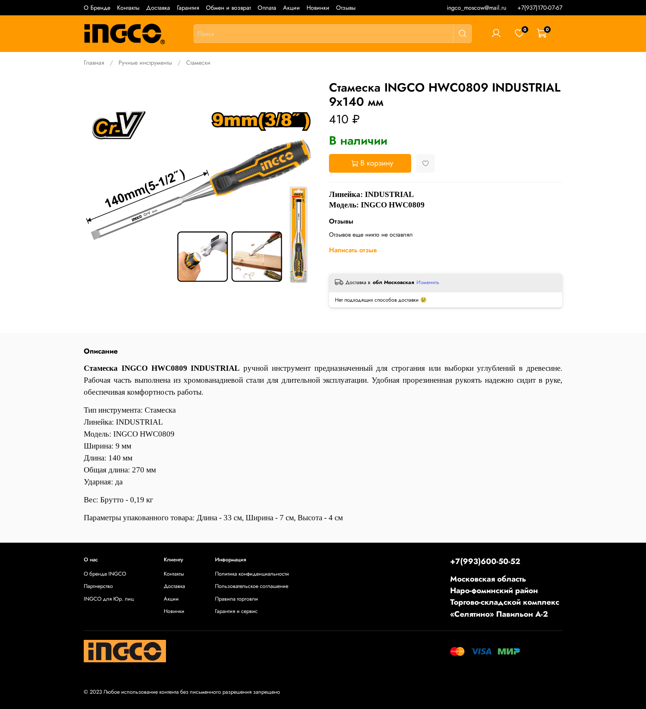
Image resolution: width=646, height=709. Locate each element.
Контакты (128, 7)
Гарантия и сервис (236, 611)
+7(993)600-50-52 (485, 561)
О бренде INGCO (105, 573)
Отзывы (346, 7)
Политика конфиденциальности (252, 573)
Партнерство (98, 586)
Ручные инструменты (145, 62)
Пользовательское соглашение (251, 586)
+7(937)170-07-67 (539, 7)
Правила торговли (236, 598)
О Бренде (97, 7)
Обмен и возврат (228, 7)
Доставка (158, 7)
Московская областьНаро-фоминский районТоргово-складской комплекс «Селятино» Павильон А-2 (504, 596)
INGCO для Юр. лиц (109, 598)
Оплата (267, 7)
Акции (291, 7)
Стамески (198, 62)
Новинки (318, 7)
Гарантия (188, 7)
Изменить (427, 282)
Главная (94, 62)
